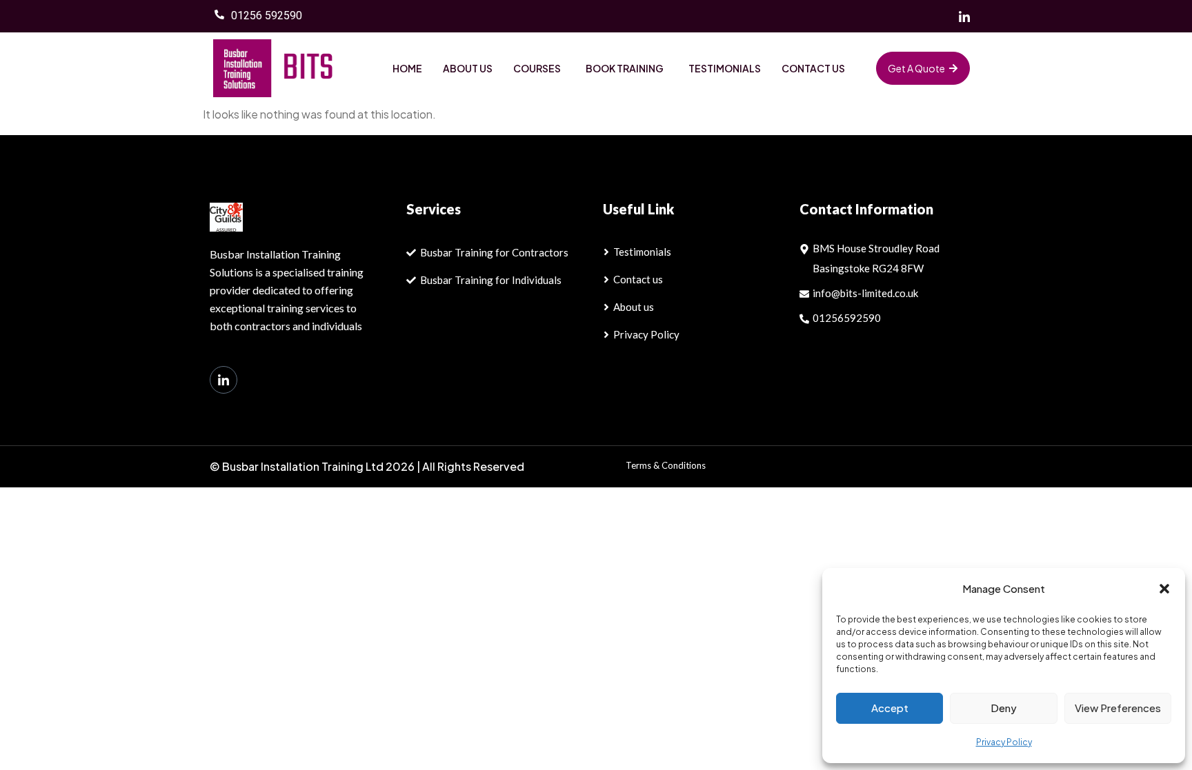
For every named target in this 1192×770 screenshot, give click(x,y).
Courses (537, 68)
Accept (889, 707)
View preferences (1118, 707)
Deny (1004, 707)
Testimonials (724, 68)
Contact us (813, 68)
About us (468, 68)
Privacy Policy (1004, 742)
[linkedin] (964, 16)
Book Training (625, 68)
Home (407, 68)
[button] (1164, 589)
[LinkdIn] (223, 380)
